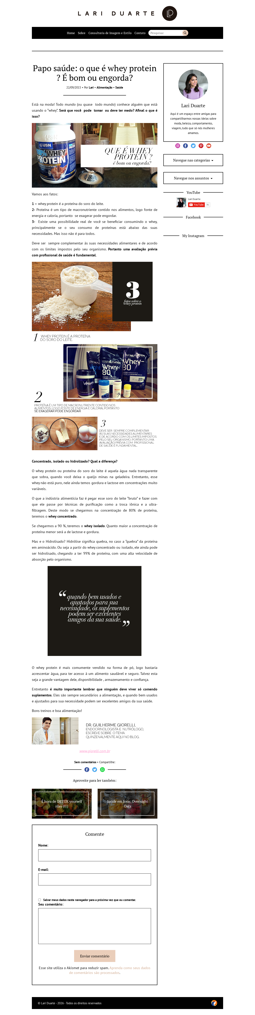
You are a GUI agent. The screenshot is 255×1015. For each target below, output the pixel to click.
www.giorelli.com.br (94, 751)
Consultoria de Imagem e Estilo (109, 33)
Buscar (185, 33)
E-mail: (43, 869)
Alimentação (104, 87)
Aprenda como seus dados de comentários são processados (110, 970)
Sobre (81, 33)
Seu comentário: (50, 904)
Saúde (119, 87)
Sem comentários (85, 762)
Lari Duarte (193, 105)
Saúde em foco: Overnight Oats (127, 803)
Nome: (43, 845)
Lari (91, 87)
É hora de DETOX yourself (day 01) (61, 803)
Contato (139, 33)
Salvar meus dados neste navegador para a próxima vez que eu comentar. (89, 900)
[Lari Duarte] (127, 13)
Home (71, 33)
